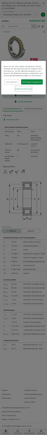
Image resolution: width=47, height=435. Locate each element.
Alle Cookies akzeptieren (32, 82)
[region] (23, 78)
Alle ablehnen (11, 82)
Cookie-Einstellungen (23, 89)
